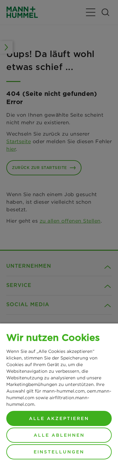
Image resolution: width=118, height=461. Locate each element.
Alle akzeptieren (59, 418)
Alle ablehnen (59, 435)
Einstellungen (59, 451)
